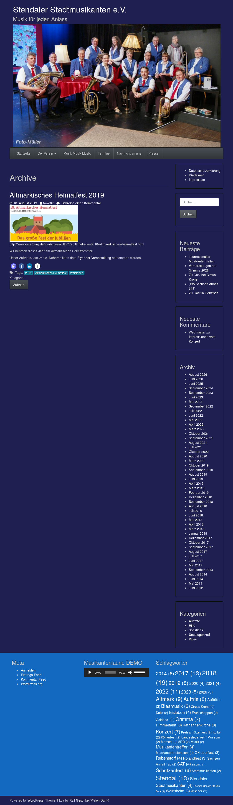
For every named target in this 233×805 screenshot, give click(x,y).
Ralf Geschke (79, 800)
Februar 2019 (199, 492)
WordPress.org (32, 684)
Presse (154, 153)
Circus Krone (203, 706)
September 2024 (201, 388)
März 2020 (196, 460)
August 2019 (198, 474)
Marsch (169, 741)
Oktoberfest (207, 752)
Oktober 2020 (199, 451)
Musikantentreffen (175, 747)
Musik (197, 741)
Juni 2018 (196, 515)
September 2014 (201, 569)
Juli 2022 (195, 410)
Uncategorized (199, 634)
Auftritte (18, 284)
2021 (213, 683)
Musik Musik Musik (77, 153)
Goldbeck (165, 719)
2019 (28, 273)
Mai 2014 (195, 583)
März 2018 (196, 528)
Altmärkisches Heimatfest (50, 273)
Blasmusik (175, 705)
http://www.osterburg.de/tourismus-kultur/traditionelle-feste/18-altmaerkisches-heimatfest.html (77, 244)
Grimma (187, 718)
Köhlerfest (170, 737)
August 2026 (198, 374)
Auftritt (194, 698)
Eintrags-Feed (31, 674)
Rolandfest (194, 758)
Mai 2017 (195, 565)
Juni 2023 (196, 397)
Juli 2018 (195, 510)
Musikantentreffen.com (175, 752)
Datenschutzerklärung (204, 170)
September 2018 (201, 501)
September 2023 (201, 392)
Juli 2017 (195, 556)
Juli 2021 (195, 447)
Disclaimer (196, 175)
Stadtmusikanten (206, 770)
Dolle (162, 712)
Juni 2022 (196, 415)
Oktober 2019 (199, 465)
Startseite (23, 153)
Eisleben (180, 712)
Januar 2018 (198, 533)
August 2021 (198, 442)
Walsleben (76, 273)
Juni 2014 (196, 578)
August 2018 (198, 506)
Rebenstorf (169, 758)
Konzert (168, 731)
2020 (197, 683)
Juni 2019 (196, 479)
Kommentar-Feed (33, 679)
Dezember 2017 (200, 538)
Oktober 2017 (199, 542)
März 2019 (196, 488)
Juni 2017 (196, 560)
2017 (188, 673)
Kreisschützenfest (196, 732)
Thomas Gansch (204, 786)
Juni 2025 (196, 383)
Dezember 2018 (200, 497)
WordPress (35, 800)
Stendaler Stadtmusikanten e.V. (70, 9)
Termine (104, 153)
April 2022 (196, 424)
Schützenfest (173, 770)
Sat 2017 (198, 764)
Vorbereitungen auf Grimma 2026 (202, 267)
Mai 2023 (195, 401)
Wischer (199, 791)
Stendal (172, 777)
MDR (183, 741)
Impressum (197, 179)
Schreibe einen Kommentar (81, 203)
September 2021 (201, 438)
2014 (165, 673)
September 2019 (201, 469)
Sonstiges (196, 630)
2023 (189, 691)
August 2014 (198, 574)
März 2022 (196, 429)
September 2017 (201, 547)
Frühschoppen (205, 712)
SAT (184, 764)
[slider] (140, 672)
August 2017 (198, 551)
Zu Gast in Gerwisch (203, 293)
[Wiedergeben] (90, 672)
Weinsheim (178, 790)
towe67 (48, 203)
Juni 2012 (196, 587)
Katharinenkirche (199, 725)
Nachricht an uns (129, 153)
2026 (206, 692)
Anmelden (28, 670)
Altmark (169, 699)
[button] (13, 266)
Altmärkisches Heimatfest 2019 (57, 195)
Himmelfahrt (169, 725)
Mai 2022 (195, 419)
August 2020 (198, 456)
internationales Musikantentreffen (202, 258)
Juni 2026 (196, 379)
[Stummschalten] (130, 672)
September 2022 (201, 406)
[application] (116, 672)
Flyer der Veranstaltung (94, 257)
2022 (168, 691)
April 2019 (196, 483)
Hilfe (192, 625)
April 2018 (196, 524)
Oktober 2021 (199, 433)
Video (193, 639)
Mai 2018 (195, 519)
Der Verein (46, 153)
